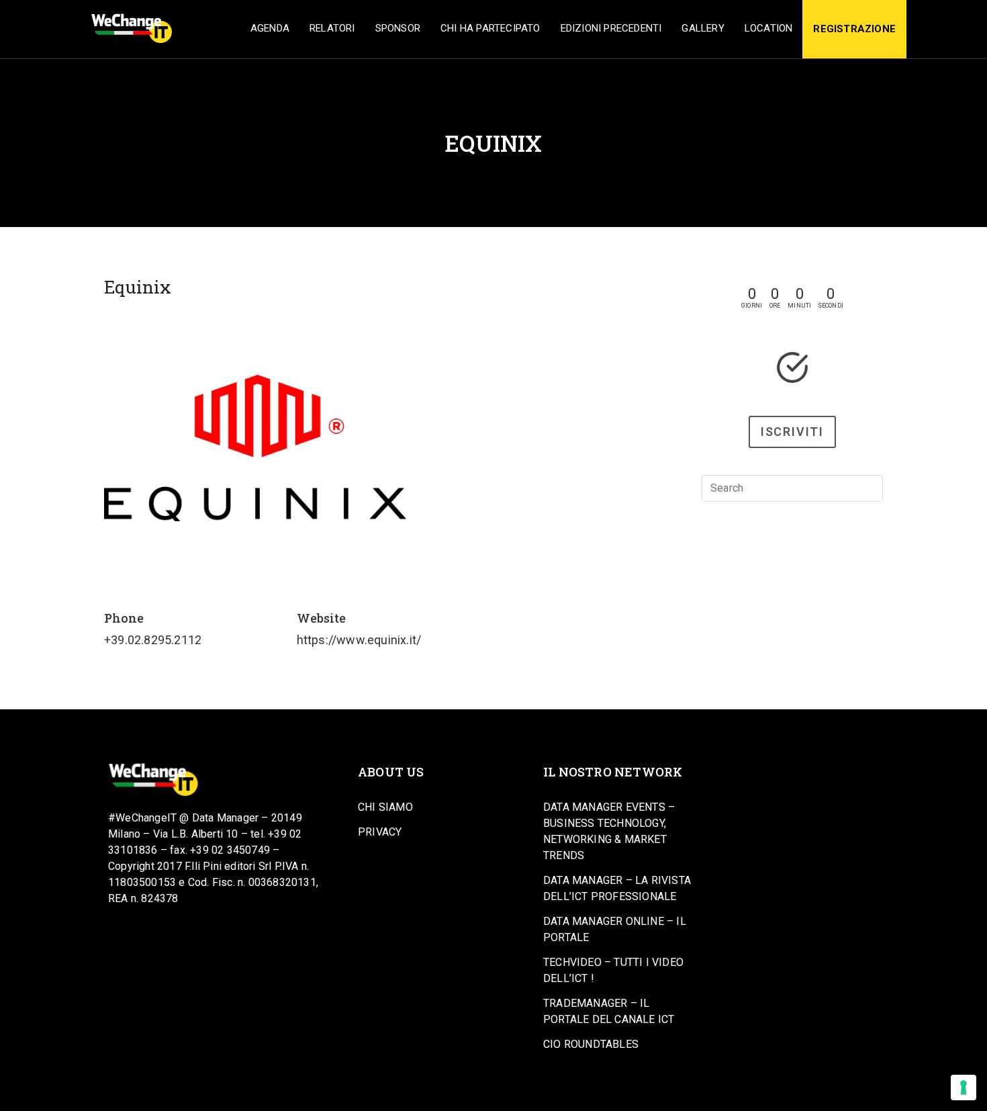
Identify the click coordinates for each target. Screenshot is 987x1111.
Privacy (380, 832)
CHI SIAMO (385, 807)
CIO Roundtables (591, 1044)
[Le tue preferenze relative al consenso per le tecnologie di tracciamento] (963, 1087)
